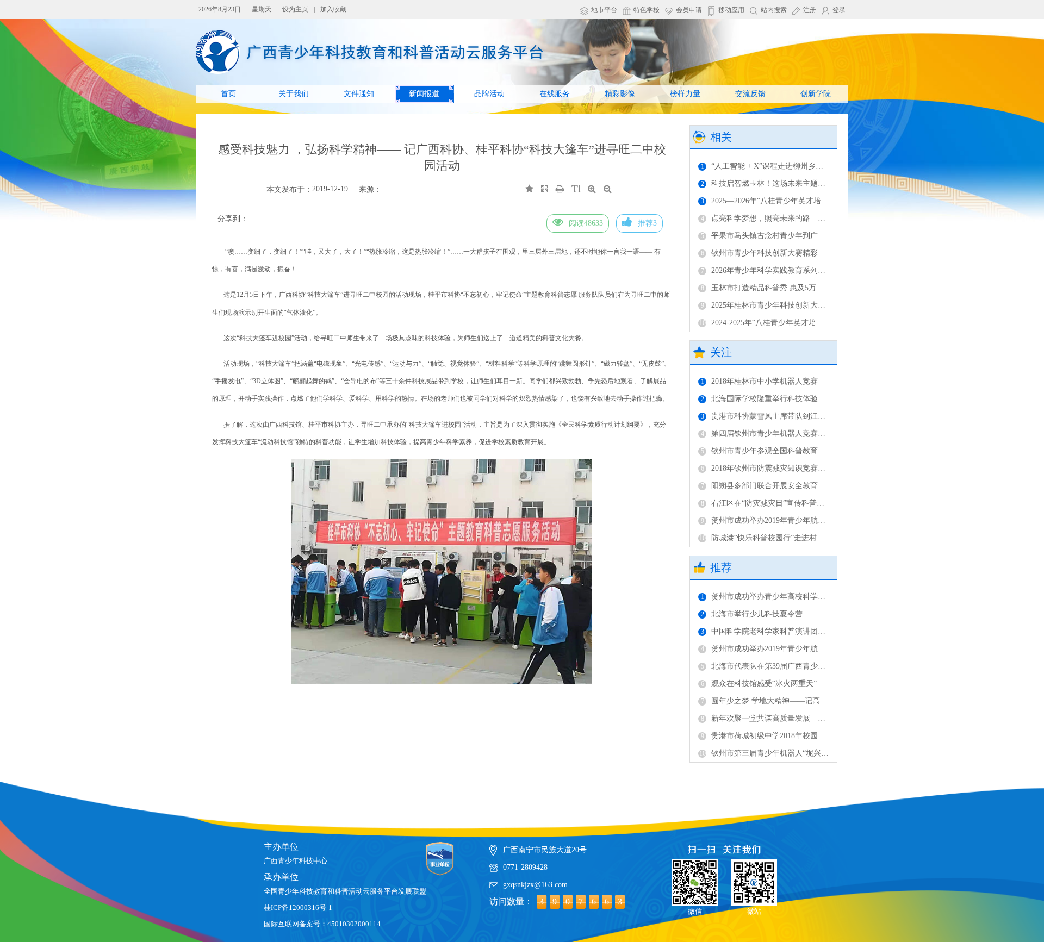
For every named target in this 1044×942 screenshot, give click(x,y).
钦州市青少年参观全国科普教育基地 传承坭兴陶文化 (794, 451)
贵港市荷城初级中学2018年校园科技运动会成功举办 (793, 736)
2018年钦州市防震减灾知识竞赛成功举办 (774, 468)
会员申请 (689, 10)
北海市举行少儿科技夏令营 (752, 614)
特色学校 (646, 10)
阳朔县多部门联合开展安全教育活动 (767, 486)
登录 (839, 10)
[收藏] (529, 189)
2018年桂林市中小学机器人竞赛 (759, 381)
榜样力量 (685, 94)
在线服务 (554, 94)
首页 (228, 94)
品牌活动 (489, 94)
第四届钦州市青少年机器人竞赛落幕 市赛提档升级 (791, 433)
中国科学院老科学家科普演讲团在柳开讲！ (778, 631)
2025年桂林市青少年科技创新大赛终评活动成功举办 (793, 305)
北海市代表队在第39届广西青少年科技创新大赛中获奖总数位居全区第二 (828, 666)
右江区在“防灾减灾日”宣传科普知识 (766, 503)
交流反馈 (750, 94)
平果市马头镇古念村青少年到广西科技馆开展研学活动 (797, 236)
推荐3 (647, 223)
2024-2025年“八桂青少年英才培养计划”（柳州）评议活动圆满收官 (816, 323)
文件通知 (359, 94)
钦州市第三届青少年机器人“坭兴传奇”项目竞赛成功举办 (799, 753)
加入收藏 (333, 9)
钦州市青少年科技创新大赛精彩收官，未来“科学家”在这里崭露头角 (820, 253)
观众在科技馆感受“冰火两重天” (759, 683)
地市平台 (604, 10)
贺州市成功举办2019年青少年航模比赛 (771, 520)
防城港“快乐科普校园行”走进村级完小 (769, 538)
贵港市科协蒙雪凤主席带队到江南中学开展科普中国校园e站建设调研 (822, 416)
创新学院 (815, 94)
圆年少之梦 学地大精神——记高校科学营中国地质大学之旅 (806, 701)
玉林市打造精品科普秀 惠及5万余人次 (770, 288)
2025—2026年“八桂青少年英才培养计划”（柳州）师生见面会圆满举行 (823, 201)
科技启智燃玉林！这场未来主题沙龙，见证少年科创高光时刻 (809, 183)
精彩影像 (620, 94)
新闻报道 (424, 94)
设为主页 (295, 9)
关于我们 (293, 94)
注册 (809, 10)
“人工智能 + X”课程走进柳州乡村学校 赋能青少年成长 (797, 166)
